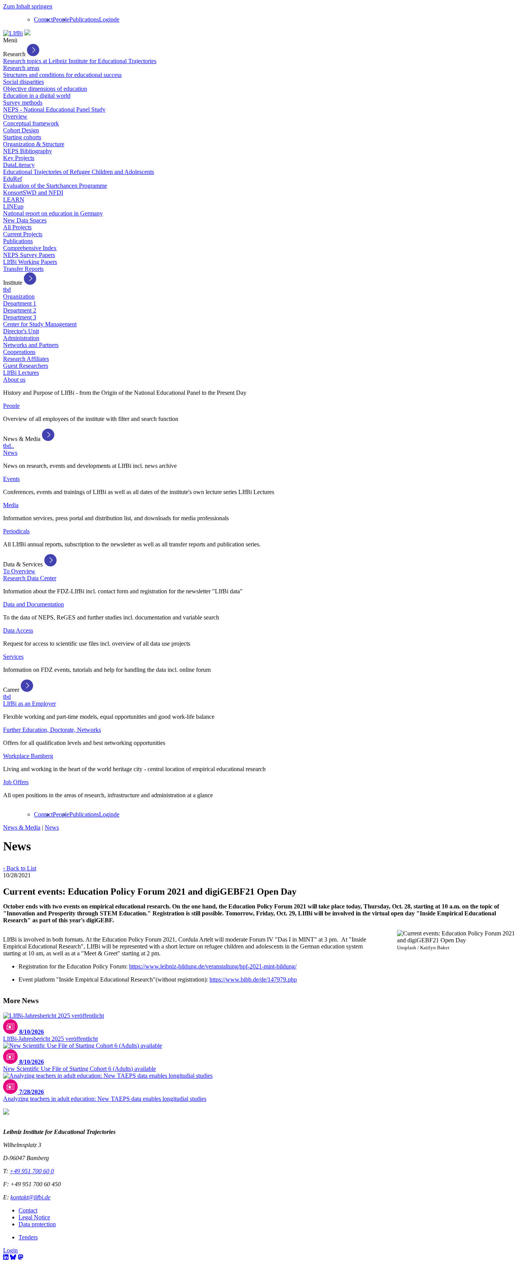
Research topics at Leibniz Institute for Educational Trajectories (79, 61)
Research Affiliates (26, 359)
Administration (21, 338)
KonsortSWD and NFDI (33, 192)
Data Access (18, 630)
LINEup (13, 206)
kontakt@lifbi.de (30, 1197)
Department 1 (19, 303)
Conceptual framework (31, 123)
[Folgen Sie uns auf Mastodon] (20, 1257)
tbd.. (8, 445)
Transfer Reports (23, 268)
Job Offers (15, 782)
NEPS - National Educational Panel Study (54, 109)
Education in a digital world (36, 95)
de (116, 19)
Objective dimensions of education (45, 88)
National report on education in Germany (53, 213)
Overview (15, 116)
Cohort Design (21, 130)
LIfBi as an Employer (29, 703)
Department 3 (19, 317)
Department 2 (19, 310)
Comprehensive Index (30, 248)
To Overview (19, 571)
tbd (7, 289)
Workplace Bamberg (28, 756)
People (61, 19)
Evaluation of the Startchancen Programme (55, 185)
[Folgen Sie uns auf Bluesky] (13, 1257)
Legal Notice (34, 1217)
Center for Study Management (40, 324)
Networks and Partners (31, 345)
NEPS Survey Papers (29, 255)
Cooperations (19, 352)
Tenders (28, 1237)
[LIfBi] (13, 33)
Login (106, 19)
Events (11, 479)
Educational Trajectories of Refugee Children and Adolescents (78, 172)
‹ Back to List (19, 868)
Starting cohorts (22, 137)
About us (14, 379)
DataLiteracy (19, 165)
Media (10, 505)
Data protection (37, 1224)
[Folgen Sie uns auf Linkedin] (5, 1257)
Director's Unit (21, 331)
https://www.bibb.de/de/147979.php (253, 979)
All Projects (17, 227)
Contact (43, 19)
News (10, 452)
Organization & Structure (33, 144)
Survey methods (22, 102)
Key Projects (18, 158)
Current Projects (22, 234)
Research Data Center (29, 578)
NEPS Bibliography (27, 151)
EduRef (12, 178)
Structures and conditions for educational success (62, 75)
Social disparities (23, 81)
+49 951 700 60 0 (32, 1171)
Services (13, 656)
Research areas (21, 68)
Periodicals (16, 531)
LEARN (13, 199)
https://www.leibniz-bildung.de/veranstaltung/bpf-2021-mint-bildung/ (213, 966)
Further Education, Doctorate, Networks (52, 729)
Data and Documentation (33, 604)
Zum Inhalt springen (27, 6)
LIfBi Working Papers (30, 262)
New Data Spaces (25, 220)
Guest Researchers (25, 365)
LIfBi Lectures (21, 372)
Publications (84, 19)
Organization (19, 296)
